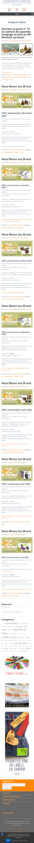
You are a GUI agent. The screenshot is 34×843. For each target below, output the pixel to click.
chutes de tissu (12, 633)
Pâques (6, 648)
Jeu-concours (23, 77)
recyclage (11, 648)
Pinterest (13, 612)
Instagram (20, 612)
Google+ (9, 612)
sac (15, 648)
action (10, 150)
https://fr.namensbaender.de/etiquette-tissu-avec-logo (16, 589)
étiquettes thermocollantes (22, 650)
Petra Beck (27, 41)
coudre (5, 637)
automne (4, 626)
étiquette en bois (5, 650)
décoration (15, 640)
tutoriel (27, 648)
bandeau (9, 626)
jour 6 (6, 646)
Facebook (3, 612)
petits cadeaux (25, 646)
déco (3, 640)
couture (13, 637)
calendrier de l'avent (11, 77)
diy (28, 637)
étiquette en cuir (13, 650)
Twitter (6, 612)
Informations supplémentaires (20, 840)
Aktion (10, 75)
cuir (25, 637)
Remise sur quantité (17, 831)
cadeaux (10, 630)
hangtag (12, 643)
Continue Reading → (7, 72)
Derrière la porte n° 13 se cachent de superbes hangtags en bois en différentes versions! (16, 33)
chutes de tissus (20, 633)
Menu (17, 14)
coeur (26, 633)
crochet (21, 637)
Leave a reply (9, 80)
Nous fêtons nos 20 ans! (16, 86)
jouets (30, 643)
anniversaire (9, 152)
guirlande (7, 643)
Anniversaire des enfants (24, 623)
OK (8, 840)
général (20, 150)
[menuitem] (7, 828)
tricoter (22, 648)
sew (18, 648)
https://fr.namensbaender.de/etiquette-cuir (13, 293)
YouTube (16, 612)
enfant (20, 640)
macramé (15, 646)
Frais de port (25, 828)
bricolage (19, 626)
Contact (7, 828)
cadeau (4, 630)
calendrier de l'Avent (20, 75)
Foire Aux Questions (15, 828)
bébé (25, 626)
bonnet (13, 626)
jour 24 (10, 646)
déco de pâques (8, 640)
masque (19, 646)
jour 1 (3, 646)
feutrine (24, 640)
